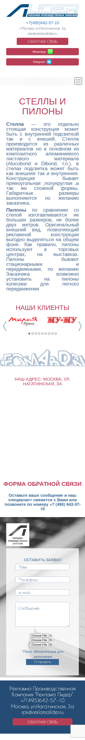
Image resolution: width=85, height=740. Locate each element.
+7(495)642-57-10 (42, 23)
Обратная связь (42, 41)
